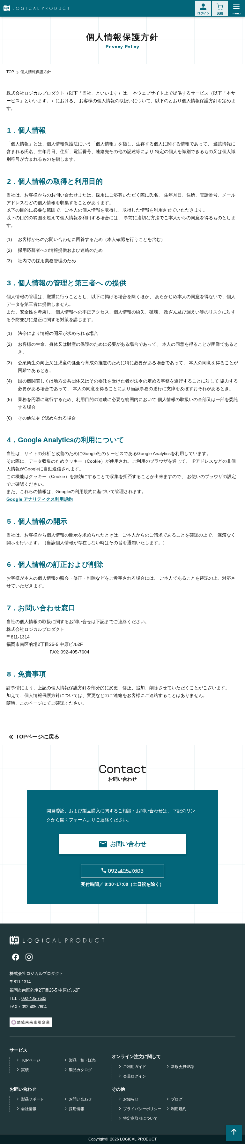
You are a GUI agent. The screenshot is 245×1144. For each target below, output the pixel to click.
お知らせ (130, 1099)
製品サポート (32, 1099)
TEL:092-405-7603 (25, 651)
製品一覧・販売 (82, 1060)
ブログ (176, 1099)
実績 (25, 1070)
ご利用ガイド (134, 1066)
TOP (10, 72)
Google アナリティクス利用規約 (39, 499)
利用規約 (178, 1109)
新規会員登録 (182, 1066)
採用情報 (76, 1109)
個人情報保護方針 (35, 72)
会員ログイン (134, 1076)
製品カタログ (80, 1070)
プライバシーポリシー (142, 1109)
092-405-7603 (33, 998)
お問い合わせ (80, 1099)
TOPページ (30, 1060)
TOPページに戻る (37, 737)
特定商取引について (140, 1118)
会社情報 (28, 1109)
